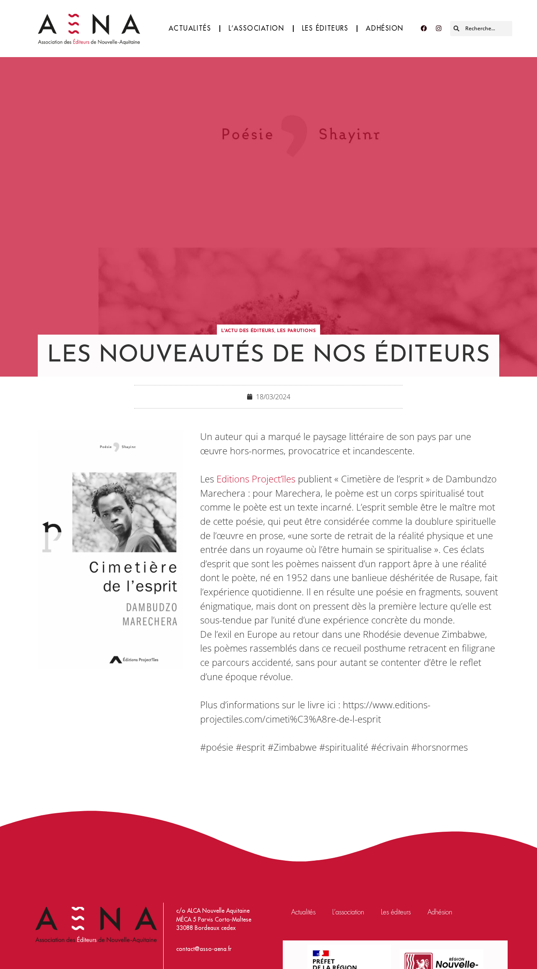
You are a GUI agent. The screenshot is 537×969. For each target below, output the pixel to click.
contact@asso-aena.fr (204, 949)
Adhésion (385, 28)
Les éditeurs (325, 28)
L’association (256, 28)
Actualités (190, 28)
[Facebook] (423, 28)
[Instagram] (438, 28)
